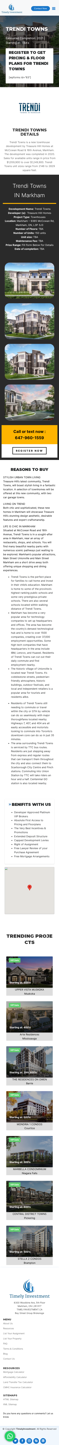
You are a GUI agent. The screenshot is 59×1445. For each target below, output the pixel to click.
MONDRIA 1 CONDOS (29, 1124)
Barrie (29, 1083)
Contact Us (9, 1359)
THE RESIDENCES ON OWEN (29, 1079)
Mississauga (29, 1038)
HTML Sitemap (10, 1399)
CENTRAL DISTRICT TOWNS (29, 1213)
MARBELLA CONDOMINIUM (29, 1169)
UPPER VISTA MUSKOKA (29, 989)
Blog (5, 1354)
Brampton (29, 1262)
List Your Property (12, 1339)
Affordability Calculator (15, 1377)
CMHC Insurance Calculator (17, 1387)
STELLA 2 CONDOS (29, 1258)
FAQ (5, 1344)
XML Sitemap (10, 1404)
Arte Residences (29, 1034)
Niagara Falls (29, 1173)
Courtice (29, 1128)
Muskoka (29, 993)
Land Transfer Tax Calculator (18, 1382)
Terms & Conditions (13, 1349)
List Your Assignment (14, 1333)
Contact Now (39, 9)
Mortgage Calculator (13, 1372)
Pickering (29, 1218)
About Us (8, 1323)
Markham (33, 195)
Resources (8, 1328)
